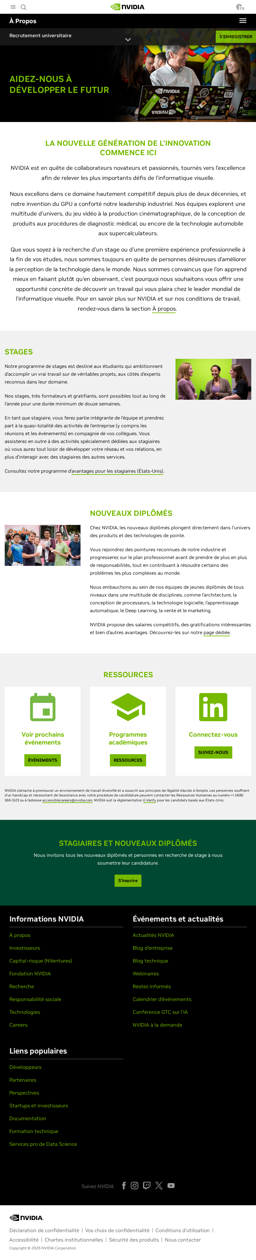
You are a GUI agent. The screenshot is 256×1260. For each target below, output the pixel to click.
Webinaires (146, 973)
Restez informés (152, 986)
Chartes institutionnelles (74, 1240)
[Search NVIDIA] (23, 6)
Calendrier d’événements (162, 999)
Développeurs (25, 1067)
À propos (164, 308)
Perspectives (24, 1093)
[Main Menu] (13, 7)
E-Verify (149, 800)
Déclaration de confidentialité (44, 1230)
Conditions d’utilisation (182, 1230)
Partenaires (22, 1080)
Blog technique (150, 961)
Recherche (21, 986)
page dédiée (217, 632)
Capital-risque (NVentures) (40, 961)
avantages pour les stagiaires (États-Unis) (117, 471)
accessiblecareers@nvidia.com (67, 800)
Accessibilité (24, 1240)
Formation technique (33, 1131)
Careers (18, 1025)
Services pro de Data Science (43, 1144)
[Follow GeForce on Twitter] (159, 1185)
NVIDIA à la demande (157, 1025)
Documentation (27, 1118)
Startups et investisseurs (38, 1105)
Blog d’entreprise (153, 948)
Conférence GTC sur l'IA (160, 1012)
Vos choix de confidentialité (117, 1230)
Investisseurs (24, 948)
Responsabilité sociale (35, 999)
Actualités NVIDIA (153, 935)
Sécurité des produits (134, 1240)
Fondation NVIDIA (30, 973)
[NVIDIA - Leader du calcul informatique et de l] (128, 7)
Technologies (24, 1012)
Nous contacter (183, 1240)
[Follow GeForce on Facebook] (124, 1185)
